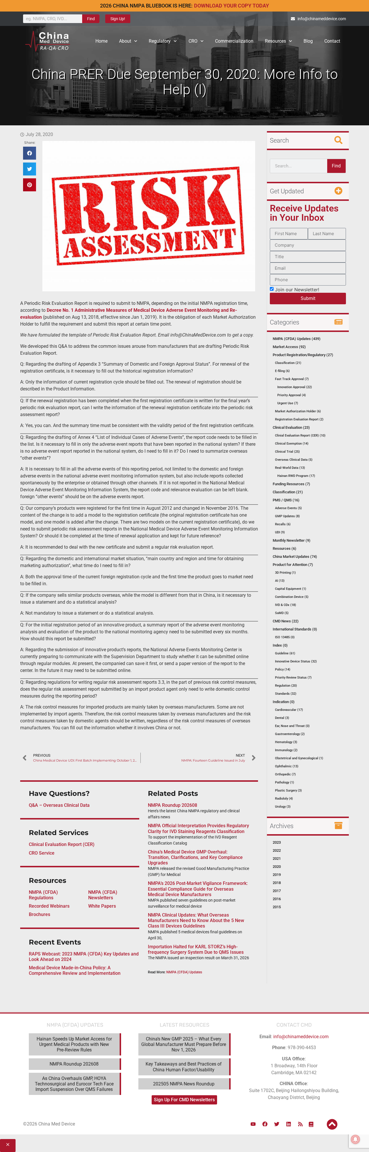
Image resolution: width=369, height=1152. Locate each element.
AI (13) (280, 581)
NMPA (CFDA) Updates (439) (297, 339)
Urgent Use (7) (287, 403)
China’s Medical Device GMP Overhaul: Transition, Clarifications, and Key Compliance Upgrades (195, 857)
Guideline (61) (285, 653)
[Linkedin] (288, 1124)
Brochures (39, 914)
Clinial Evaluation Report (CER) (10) (300, 435)
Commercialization (234, 41)
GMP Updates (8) (287, 516)
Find (91, 18)
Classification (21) (288, 363)
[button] (29, 153)
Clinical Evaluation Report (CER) (62, 844)
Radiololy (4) (284, 798)
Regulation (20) (286, 686)
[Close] (8, 1145)
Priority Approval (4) (291, 395)
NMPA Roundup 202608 (172, 805)
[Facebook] (265, 1124)
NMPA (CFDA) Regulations (43, 895)
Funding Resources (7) (291, 484)
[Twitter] (277, 1124)
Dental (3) (282, 718)
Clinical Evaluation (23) (291, 427)
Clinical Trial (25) (287, 452)
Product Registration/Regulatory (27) (303, 355)
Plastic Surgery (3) (288, 790)
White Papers (102, 906)
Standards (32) (285, 694)
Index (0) (280, 645)
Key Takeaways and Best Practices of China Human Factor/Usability (184, 1066)
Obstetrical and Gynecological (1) (299, 758)
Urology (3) (283, 807)
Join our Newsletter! (297, 289)
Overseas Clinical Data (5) (293, 460)
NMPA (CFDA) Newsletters (102, 895)
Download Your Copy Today (231, 6)
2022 (277, 850)
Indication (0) (284, 702)
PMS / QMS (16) (286, 500)
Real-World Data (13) (290, 468)
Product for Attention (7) (293, 564)
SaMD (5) (282, 613)
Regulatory (160, 41)
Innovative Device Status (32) (296, 661)
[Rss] (300, 1124)
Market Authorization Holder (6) (298, 411)
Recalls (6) (283, 524)
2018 (277, 883)
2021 (277, 858)
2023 (277, 842)
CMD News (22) (286, 621)
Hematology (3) (286, 742)
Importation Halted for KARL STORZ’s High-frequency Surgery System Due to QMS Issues (196, 949)
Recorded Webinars (49, 906)
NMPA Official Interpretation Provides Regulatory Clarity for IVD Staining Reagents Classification (198, 828)
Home (101, 41)
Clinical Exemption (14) (291, 443)
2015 (277, 907)
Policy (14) (282, 669)
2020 (277, 866)
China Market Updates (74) (295, 556)
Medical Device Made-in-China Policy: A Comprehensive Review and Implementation (75, 970)
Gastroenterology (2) (290, 734)
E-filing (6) (282, 371)
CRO (193, 41)
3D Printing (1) (285, 573)
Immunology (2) (286, 750)
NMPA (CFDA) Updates (184, 972)
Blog (308, 41)
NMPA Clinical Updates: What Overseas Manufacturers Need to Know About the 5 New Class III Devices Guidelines (196, 920)
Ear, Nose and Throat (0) (292, 726)
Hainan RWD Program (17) (296, 476)
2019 (277, 875)
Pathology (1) (284, 782)
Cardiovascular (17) (289, 710)
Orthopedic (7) (285, 774)
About (125, 41)
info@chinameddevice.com (301, 1036)
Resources (275, 41)
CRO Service (41, 853)
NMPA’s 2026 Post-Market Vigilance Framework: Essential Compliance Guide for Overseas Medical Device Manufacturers (198, 889)
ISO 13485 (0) (285, 637)
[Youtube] (253, 1124)
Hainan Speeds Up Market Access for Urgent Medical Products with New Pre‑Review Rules (74, 1044)
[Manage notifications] (355, 1139)
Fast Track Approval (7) (292, 379)
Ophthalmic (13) (286, 766)
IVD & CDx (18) (285, 605)
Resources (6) (284, 548)
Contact (332, 41)
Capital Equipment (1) (290, 589)
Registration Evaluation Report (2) (299, 419)
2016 (277, 899)
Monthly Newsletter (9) (291, 540)
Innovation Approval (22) (294, 387)
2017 (277, 891)
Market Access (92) (289, 347)
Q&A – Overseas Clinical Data (59, 805)
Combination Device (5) (291, 597)
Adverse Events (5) (288, 508)
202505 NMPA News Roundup (183, 1084)
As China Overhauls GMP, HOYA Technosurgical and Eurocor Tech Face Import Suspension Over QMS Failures (74, 1084)
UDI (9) (280, 532)
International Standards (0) (295, 629)
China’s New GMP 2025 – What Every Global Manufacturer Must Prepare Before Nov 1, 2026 (183, 1044)
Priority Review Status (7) (293, 677)
